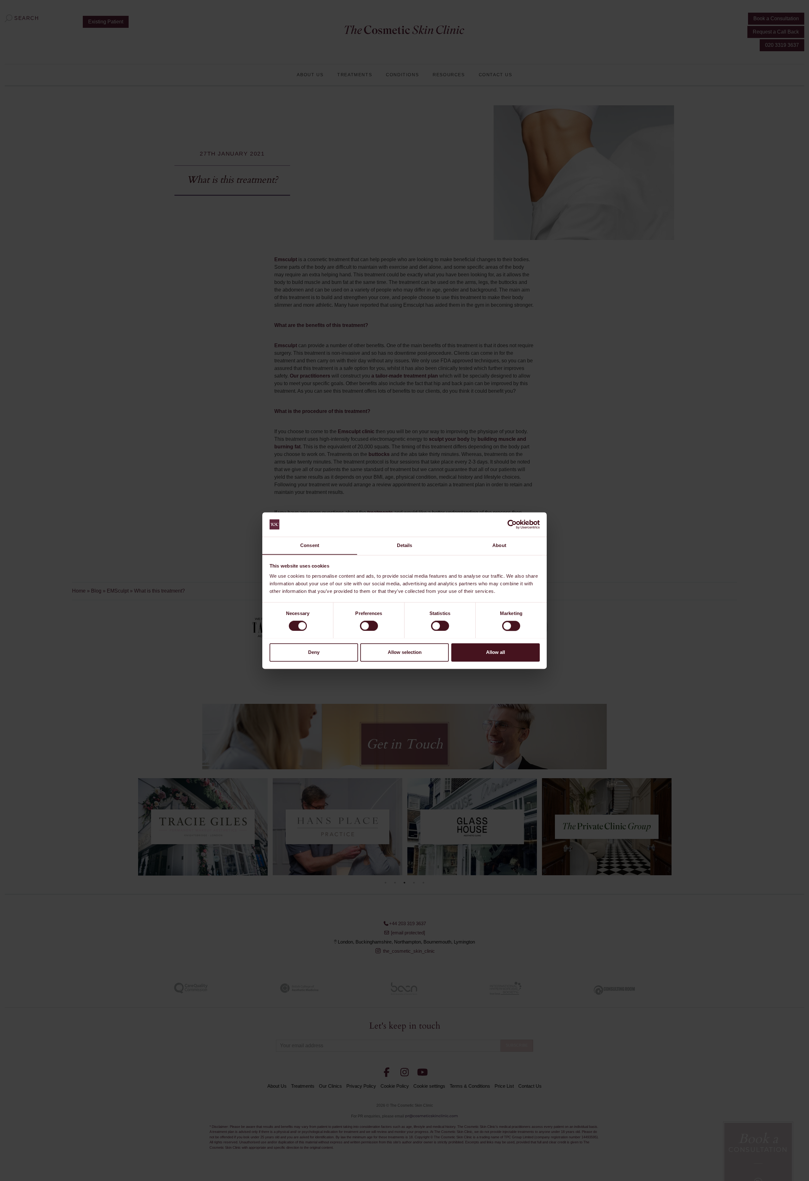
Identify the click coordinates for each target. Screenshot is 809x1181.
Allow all (495, 652)
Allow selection (405, 652)
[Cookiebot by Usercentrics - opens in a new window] (512, 524)
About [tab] (499, 545)
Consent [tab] (309, 545)
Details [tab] (404, 545)
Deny (313, 652)
